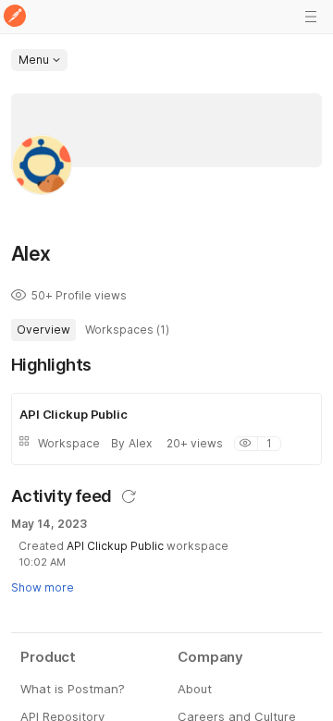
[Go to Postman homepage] (15, 17)
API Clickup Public (115, 546)
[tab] (43, 330)
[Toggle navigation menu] (311, 17)
